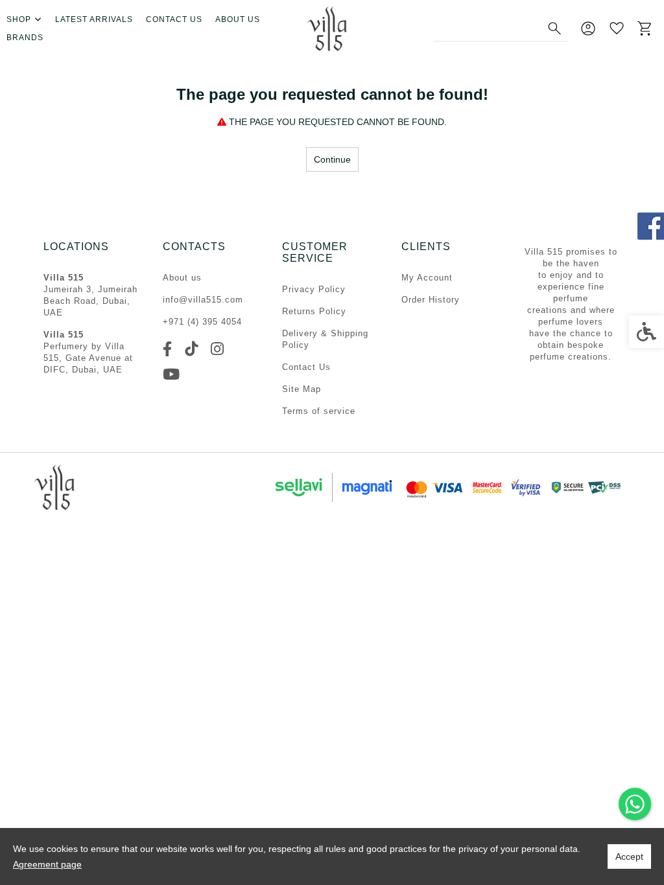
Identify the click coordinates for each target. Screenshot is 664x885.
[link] (635, 804)
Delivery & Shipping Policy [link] (325, 339)
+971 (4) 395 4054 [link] (202, 322)
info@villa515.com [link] (203, 300)
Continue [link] (332, 159)
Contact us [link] (174, 19)
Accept (629, 856)
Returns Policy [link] (314, 311)
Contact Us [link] (306, 367)
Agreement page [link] (47, 864)
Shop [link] (18, 19)
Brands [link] (24, 37)
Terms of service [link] (318, 411)
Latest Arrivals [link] (94, 19)
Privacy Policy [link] (314, 289)
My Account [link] (427, 277)
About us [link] (237, 19)
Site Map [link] (301, 389)
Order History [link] (430, 300)
